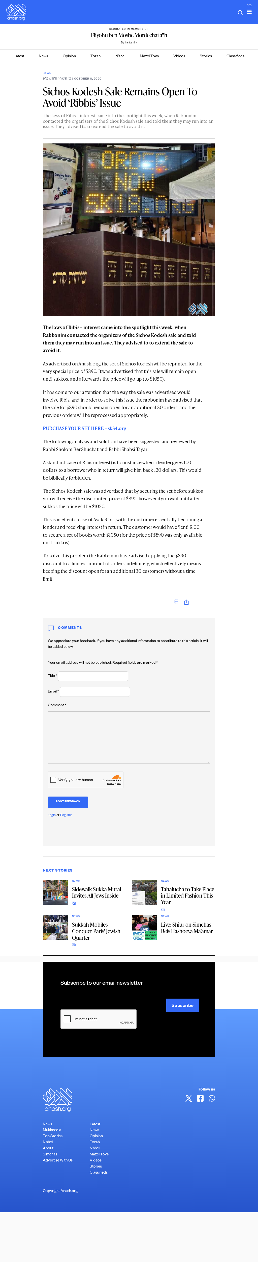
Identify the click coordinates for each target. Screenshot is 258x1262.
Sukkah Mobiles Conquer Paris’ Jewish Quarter (96, 931)
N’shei (120, 57)
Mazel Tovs (149, 57)
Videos (179, 57)
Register (66, 815)
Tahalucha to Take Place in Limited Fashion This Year (187, 895)
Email (53, 692)
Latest (19, 57)
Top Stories (52, 1136)
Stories (206, 57)
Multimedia (52, 1130)
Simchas (50, 1155)
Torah (95, 57)
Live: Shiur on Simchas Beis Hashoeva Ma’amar (187, 928)
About (48, 1149)
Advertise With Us (58, 1161)
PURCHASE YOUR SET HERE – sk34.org (84, 428)
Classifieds (235, 57)
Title (52, 676)
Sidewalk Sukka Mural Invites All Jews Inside (96, 892)
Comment (57, 706)
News (43, 57)
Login (52, 815)
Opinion (69, 57)
